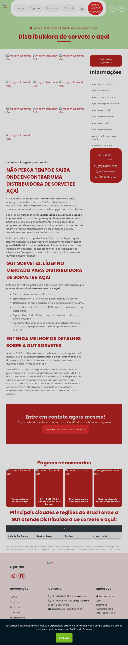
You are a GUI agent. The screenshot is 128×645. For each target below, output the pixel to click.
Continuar (64, 638)
